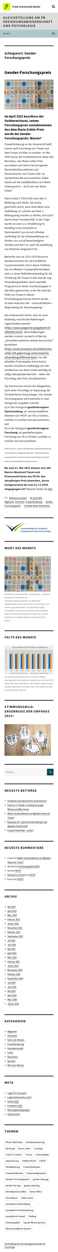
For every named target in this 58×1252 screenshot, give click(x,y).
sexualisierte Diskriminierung (19, 1210)
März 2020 (12, 999)
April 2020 (12, 995)
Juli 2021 (11, 940)
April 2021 (12, 953)
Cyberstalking (42, 1154)
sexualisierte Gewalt (15, 1216)
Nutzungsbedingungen (18, 1110)
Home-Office (36, 1191)
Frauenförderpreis (14, 1173)
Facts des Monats (15, 1040)
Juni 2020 (11, 987)
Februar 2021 (13, 961)
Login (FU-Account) (16, 1093)
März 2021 (12, 957)
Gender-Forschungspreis (27, 72)
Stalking (32, 1216)
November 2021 (14, 928)
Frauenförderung (34, 501)
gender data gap (41, 1179)
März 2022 (12, 915)
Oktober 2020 (13, 974)
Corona (28, 1154)
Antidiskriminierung (35, 1142)
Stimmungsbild (13, 1222)
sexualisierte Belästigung (18, 1204)
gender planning (32, 1185)
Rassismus (12, 1056)
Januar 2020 (13, 1003)
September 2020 (15, 978)
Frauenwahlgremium (36, 1173)
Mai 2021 (11, 949)
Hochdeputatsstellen (16, 1191)
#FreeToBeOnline (14, 1142)
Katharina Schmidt (18, 498)
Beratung (10, 1148)
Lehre (10, 1052)
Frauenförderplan (31, 1167)
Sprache (11, 1061)
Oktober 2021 (13, 932)
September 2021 (15, 936)
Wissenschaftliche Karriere (18, 1228)
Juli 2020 (11, 982)
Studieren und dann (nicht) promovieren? (27, 800)
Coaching (38, 1148)
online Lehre (27, 1198)
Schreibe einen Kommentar (37, 505)
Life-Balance (12, 1198)
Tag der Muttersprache (34, 1222)
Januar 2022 (13, 923)
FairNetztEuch (29, 1160)
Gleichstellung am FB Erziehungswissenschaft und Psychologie (28, 21)
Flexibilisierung (13, 1167)
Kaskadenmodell (15, 1048)
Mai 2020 (11, 991)
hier (50, 489)
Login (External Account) (19, 1097)
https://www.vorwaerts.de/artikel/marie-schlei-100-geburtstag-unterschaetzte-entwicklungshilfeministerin (28, 353)
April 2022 (12, 911)
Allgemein (9, 501)
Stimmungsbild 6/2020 (29, 866)
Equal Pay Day (12, 1160)
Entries (13, 1101)
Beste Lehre (24, 1148)
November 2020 (14, 970)
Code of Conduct (14, 1154)
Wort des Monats (15, 1065)
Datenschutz (13, 1114)
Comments (14, 1105)
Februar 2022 (13, 919)
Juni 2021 (11, 944)
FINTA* (17, 870)
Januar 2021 (13, 965)
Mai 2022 (11, 906)
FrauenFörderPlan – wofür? (20, 830)
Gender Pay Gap (13, 1185)
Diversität (20, 501)
